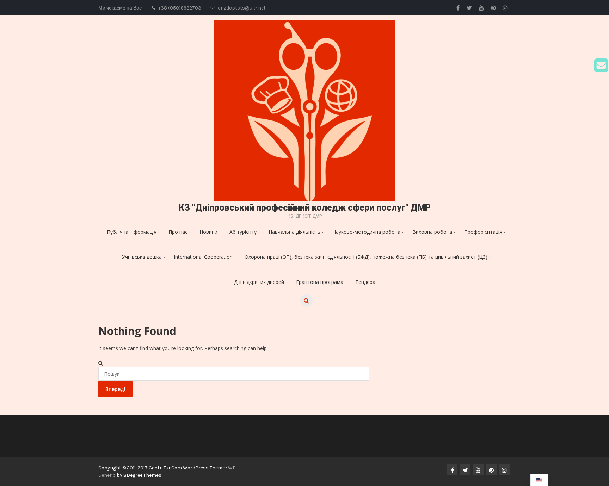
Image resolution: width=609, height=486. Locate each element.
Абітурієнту (243, 232)
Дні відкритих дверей (259, 282)
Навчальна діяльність (294, 232)
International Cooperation (203, 257)
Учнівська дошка (142, 257)
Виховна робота (432, 232)
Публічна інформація (131, 232)
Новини (208, 232)
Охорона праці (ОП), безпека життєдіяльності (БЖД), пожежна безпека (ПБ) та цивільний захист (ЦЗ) (366, 257)
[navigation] (539, 480)
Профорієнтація (483, 232)
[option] (539, 480)
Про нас (177, 232)
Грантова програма (319, 282)
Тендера (365, 282)
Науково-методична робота (366, 232)
